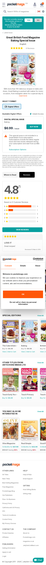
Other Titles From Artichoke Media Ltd (14, 362)
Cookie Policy (7, 519)
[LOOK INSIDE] (23, 85)
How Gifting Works (29, 489)
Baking (24, 346)
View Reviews (22, 230)
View (4, 352)
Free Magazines (8, 487)
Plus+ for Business (8, 499)
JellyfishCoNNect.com (31, 545)
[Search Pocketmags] (4, 11)
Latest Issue (8, 33)
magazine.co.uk (28, 541)
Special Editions (11, 315)
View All (40, 315)
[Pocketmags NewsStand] (15, 4)
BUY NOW (34, 127)
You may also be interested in (11, 411)
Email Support (28, 479)
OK (23, 294)
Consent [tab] (8, 266)
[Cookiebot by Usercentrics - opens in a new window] (33, 259)
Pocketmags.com (29, 537)
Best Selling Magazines (10, 483)
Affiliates (5, 537)
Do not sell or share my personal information (23, 303)
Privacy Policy (7, 503)
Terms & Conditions (9, 515)
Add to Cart (12, 352)
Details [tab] (23, 266)
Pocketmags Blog (8, 491)
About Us (26, 533)
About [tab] (37, 266)
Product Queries (8, 533)
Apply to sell (6, 552)
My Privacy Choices (9, 523)
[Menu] (3, 4)
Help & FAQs (27, 474)
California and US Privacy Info (11, 509)
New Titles (6, 479)
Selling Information (8, 548)
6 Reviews (30, 48)
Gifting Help (27, 494)
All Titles (5, 474)
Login (4, 556)
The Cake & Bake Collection (10, 346)
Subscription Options (17, 150)
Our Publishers (7, 495)
